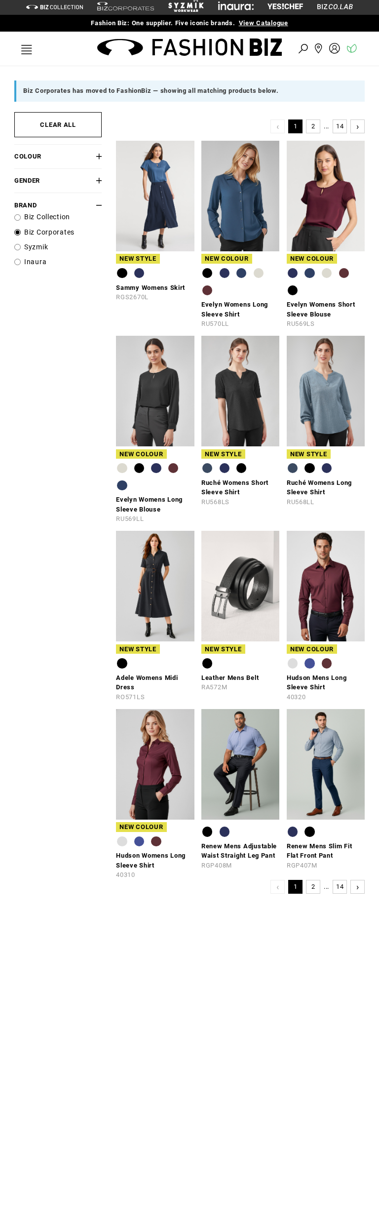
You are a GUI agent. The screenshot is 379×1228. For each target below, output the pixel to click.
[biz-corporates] (125, 7)
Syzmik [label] (36, 247)
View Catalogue (263, 23)
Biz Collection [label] (47, 217)
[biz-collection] (54, 7)
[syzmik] (186, 7)
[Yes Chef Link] (285, 7)
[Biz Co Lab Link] (335, 7)
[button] (94, 156)
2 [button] (313, 126)
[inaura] (236, 7)
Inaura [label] (35, 262)
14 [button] (339, 126)
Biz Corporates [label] (49, 232)
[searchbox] (248, 48)
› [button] (357, 126)
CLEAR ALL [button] (58, 124)
